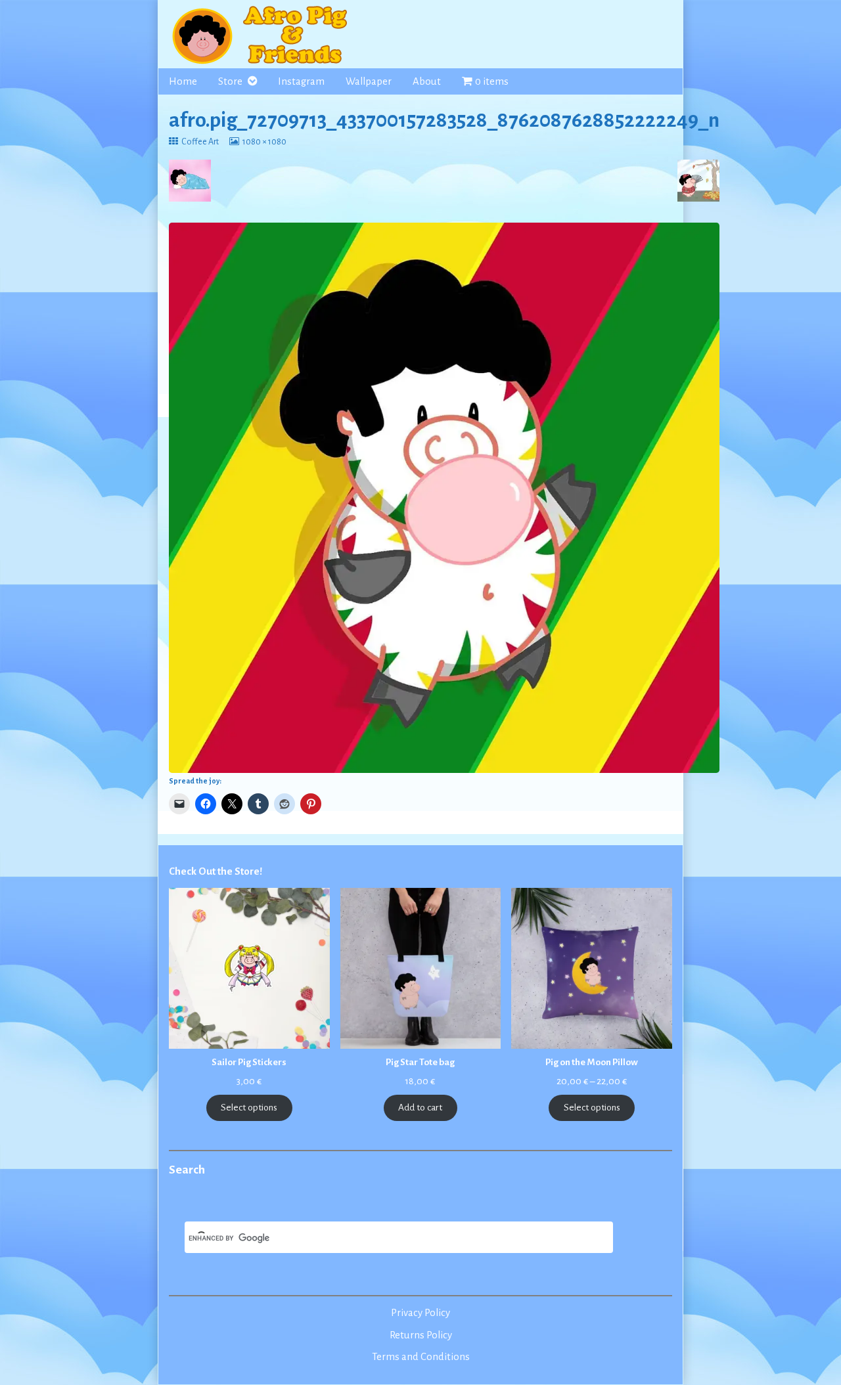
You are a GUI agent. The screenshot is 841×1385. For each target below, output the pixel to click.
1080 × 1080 (264, 141)
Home (183, 81)
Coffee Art (200, 141)
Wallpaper (369, 81)
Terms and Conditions (421, 1357)
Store (230, 81)
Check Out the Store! (215, 871)
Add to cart (420, 1107)
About (427, 81)
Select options (249, 1107)
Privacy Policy (420, 1313)
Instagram (301, 81)
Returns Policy (421, 1335)
